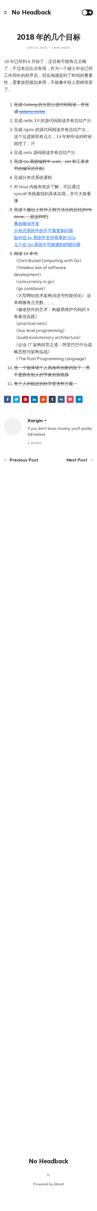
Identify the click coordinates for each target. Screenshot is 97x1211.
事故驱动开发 (26, 223)
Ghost (59, 1184)
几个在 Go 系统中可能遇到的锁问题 (47, 244)
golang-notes (32, 111)
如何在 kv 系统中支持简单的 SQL (45, 237)
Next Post (78, 459)
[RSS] (48, 1175)
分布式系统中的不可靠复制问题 (43, 230)
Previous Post (23, 459)
